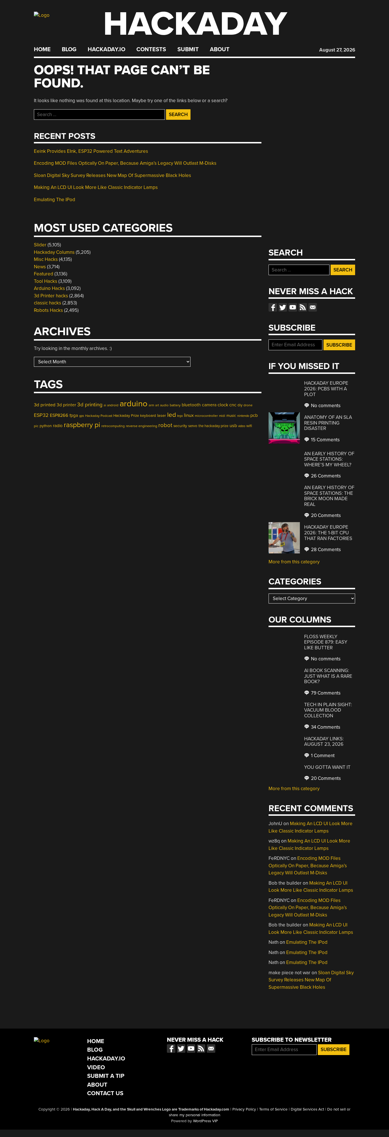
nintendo (243, 416)
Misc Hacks (46, 259)
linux (189, 415)
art (157, 405)
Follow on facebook (273, 307)
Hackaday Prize (126, 415)
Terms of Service (273, 1109)
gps (81, 416)
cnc (232, 405)
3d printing (90, 404)
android (112, 405)
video (241, 426)
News (40, 267)
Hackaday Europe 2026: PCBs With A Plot (326, 388)
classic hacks (47, 303)
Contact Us (105, 1093)
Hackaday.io (106, 49)
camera (209, 404)
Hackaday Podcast (98, 416)
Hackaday (195, 24)
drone (248, 405)
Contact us (312, 307)
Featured (43, 274)
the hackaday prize (213, 426)
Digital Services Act (307, 1109)
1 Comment (322, 756)
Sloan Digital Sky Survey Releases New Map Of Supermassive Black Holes (112, 175)
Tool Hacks (45, 281)
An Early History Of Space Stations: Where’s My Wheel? (329, 459)
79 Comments (325, 693)
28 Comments (325, 550)
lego (180, 416)
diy (240, 405)
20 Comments (325, 515)
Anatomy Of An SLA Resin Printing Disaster (328, 422)
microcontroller (206, 416)
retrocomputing (113, 426)
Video (96, 1067)
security (180, 425)
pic (36, 426)
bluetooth (191, 404)
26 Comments (325, 476)
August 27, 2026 (337, 50)
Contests (151, 49)
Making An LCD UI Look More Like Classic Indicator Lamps (96, 187)
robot (165, 425)
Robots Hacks (48, 310)
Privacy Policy (244, 1109)
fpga (73, 415)
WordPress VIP (205, 1121)
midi (222, 416)
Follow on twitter (283, 307)
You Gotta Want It (327, 767)
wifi (249, 426)
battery (175, 405)
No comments (325, 406)
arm (151, 405)
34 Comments (325, 727)
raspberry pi (82, 425)
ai (105, 405)
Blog (69, 49)
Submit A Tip (105, 1076)
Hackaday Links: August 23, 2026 (324, 741)
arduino (134, 404)
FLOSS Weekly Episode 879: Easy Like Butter (325, 642)
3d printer (66, 404)
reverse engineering (141, 426)
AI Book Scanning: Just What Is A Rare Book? (328, 676)
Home (42, 49)
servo (192, 426)
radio (58, 425)
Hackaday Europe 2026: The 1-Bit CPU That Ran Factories (328, 532)
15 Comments (325, 440)
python (46, 425)
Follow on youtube (292, 307)
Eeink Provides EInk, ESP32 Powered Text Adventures (91, 151)
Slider (40, 245)
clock (223, 405)
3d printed (45, 405)
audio (164, 405)
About (220, 49)
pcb (254, 415)
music (231, 415)
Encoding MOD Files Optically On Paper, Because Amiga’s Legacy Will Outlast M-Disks (125, 163)
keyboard (148, 415)
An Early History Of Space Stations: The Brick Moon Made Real (329, 496)
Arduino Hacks (49, 288)
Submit (188, 49)
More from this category (294, 562)
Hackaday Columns (54, 252)
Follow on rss (302, 307)
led (171, 415)
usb (233, 426)
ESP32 (41, 415)
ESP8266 (59, 415)
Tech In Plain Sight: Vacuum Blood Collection (328, 710)
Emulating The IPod (54, 200)
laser (161, 415)
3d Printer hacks (51, 296)
